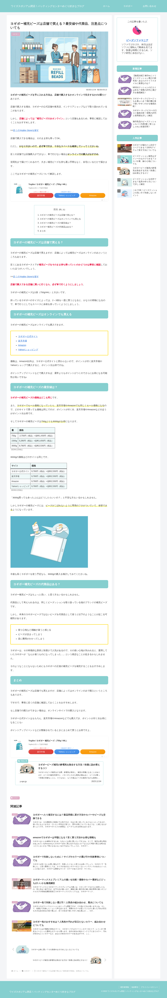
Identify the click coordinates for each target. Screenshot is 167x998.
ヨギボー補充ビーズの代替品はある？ (56, 227)
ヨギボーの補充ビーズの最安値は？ (55, 223)
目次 (56, 209)
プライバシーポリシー (149, 987)
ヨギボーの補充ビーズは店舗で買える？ (57, 215)
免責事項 (134, 987)
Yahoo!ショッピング (28, 349)
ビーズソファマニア (137, 40)
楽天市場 (22, 341)
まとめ (43, 231)
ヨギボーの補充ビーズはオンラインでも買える (60, 219)
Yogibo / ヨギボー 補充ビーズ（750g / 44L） (48, 184)
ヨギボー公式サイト (28, 336)
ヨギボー (16, 798)
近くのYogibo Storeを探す (26, 130)
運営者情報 (124, 987)
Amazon (22, 345)
